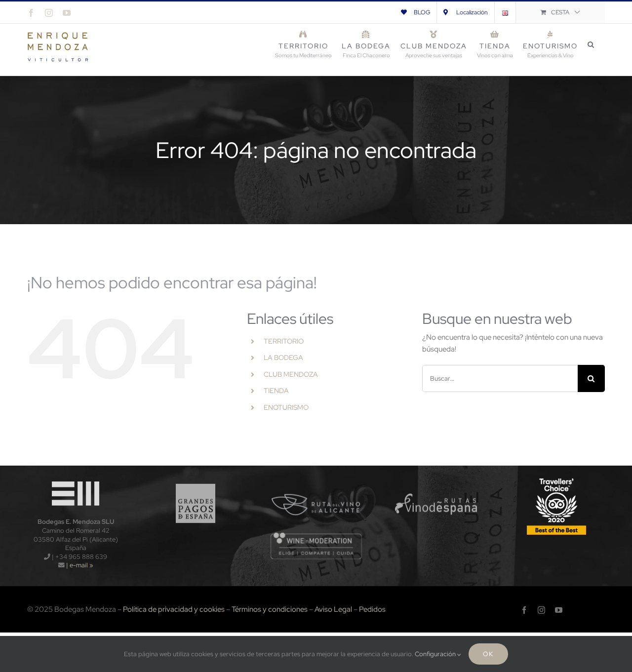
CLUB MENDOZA (291, 374)
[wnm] (316, 535)
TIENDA (276, 390)
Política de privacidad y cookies (174, 609)
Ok (488, 654)
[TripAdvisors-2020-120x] (556, 479)
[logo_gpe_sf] (195, 479)
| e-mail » (79, 565)
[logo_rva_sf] (316, 479)
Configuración (436, 654)
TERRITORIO (284, 341)
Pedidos (372, 609)
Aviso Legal (333, 609)
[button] (591, 44)
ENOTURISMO (286, 407)
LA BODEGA (283, 357)
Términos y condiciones (270, 609)
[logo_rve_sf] (436, 479)
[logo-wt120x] (75, 479)
